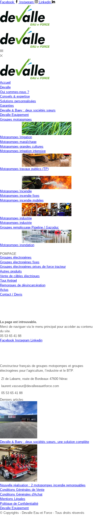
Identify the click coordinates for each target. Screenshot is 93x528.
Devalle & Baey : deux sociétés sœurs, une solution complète (44, 442)
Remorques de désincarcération (22, 285)
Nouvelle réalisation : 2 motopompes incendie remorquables (43, 485)
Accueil (5, 82)
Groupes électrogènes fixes (19, 262)
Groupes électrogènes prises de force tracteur (33, 266)
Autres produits (11, 271)
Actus (4, 290)
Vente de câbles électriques (20, 276)
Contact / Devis (11, 294)
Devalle (5, 87)
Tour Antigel (8, 280)
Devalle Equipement (14, 115)
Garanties (7, 105)
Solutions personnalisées (18, 101)
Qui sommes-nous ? (14, 92)
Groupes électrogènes (15, 257)
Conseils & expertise (15, 96)
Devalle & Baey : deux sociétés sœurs (28, 110)
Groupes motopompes (16, 119)
